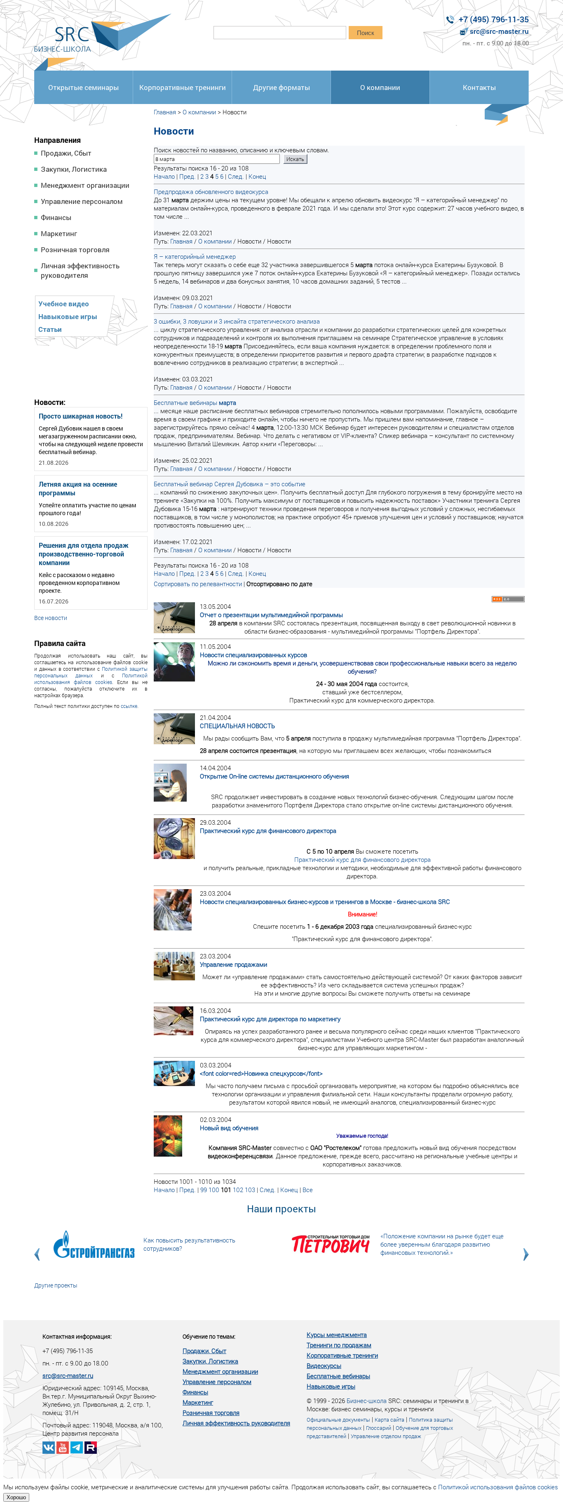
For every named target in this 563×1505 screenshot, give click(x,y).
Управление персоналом (82, 201)
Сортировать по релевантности (198, 584)
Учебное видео (63, 303)
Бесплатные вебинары (195, 402)
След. (236, 176)
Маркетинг (59, 233)
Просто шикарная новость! (80, 416)
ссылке (129, 706)
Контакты (479, 87)
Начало (164, 176)
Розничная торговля (75, 249)
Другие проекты (55, 1285)
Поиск (365, 32)
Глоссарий (378, 1428)
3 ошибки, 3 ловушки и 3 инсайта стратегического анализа (237, 321)
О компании (380, 87)
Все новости (50, 618)
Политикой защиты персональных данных (91, 672)
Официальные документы (338, 1419)
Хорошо (16, 1497)
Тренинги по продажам (339, 1345)
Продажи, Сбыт (66, 153)
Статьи (50, 329)
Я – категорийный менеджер (195, 256)
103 (250, 1190)
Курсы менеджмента (337, 1334)
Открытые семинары (83, 87)
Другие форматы (281, 87)
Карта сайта (389, 1419)
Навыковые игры (67, 316)
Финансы (56, 217)
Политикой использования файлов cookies (91, 678)
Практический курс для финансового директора (362, 859)
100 (214, 1190)
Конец (257, 176)
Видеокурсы (324, 1365)
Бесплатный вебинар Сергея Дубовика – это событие (229, 484)
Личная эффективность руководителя (80, 270)
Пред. (187, 176)
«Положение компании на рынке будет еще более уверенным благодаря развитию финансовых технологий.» (442, 1244)
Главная (165, 112)
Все (308, 1190)
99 (203, 1190)
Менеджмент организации (85, 185)
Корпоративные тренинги (182, 87)
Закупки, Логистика (74, 169)
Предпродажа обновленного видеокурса (211, 191)
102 (238, 1190)
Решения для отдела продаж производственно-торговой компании (84, 554)
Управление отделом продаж (386, 1436)
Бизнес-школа (367, 1400)
